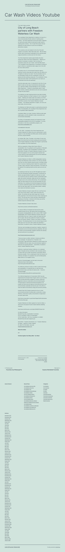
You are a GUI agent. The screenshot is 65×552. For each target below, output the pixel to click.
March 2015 (7, 430)
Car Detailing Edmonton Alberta (30, 400)
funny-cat (40, 360)
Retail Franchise (46, 400)
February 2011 (7, 499)
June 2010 (7, 512)
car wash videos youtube (42, 359)
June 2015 (7, 425)
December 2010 (8, 503)
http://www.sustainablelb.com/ (25, 124)
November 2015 (8, 417)
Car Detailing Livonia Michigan (30, 391)
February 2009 (8, 538)
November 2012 (8, 475)
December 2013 (8, 454)
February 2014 (8, 451)
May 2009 (7, 533)
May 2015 (7, 426)
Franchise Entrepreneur (48, 396)
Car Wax (45, 391)
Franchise (45, 392)
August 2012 (7, 480)
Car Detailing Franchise (32, 4)
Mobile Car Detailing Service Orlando (31, 402)
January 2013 (7, 472)
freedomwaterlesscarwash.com (25, 326)
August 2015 (7, 422)
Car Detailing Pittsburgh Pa (29, 396)
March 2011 (7, 498)
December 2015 (8, 415)
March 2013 (7, 469)
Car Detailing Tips (27, 389)
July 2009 (7, 530)
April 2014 (7, 448)
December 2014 (8, 435)
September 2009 (8, 527)
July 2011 (6, 491)
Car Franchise (21, 359)
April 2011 (7, 496)
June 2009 (7, 532)
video (43, 360)
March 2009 (7, 537)
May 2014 (7, 446)
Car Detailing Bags (27, 404)
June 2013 (7, 464)
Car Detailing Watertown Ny (29, 408)
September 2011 (8, 488)
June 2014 (7, 444)
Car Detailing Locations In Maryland (31, 405)
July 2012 (7, 482)
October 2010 (7, 506)
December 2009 (8, 522)
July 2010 (7, 511)
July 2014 (7, 443)
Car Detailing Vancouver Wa (29, 386)
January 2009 (7, 540)
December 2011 (8, 483)
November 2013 (8, 456)
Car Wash (45, 357)
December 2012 (8, 473)
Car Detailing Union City (29, 387)
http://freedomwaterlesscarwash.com (26, 235)
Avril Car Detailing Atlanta (29, 394)
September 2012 (8, 478)
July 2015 (7, 423)
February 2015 (8, 431)
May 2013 (7, 465)
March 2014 (7, 449)
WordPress (58, 547)
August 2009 (7, 529)
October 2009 (7, 525)
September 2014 (8, 439)
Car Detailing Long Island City (30, 407)
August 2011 (7, 490)
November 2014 (8, 436)
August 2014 (7, 441)
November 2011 (8, 485)
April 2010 (7, 516)
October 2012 (7, 477)
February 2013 (8, 470)
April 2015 (7, 428)
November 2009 (8, 524)
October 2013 (7, 457)
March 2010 (7, 517)
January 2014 (7, 452)
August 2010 (7, 509)
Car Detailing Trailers (28, 392)
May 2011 (7, 495)
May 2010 (7, 514)
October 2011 (7, 486)
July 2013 (7, 462)
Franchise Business (47, 394)
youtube (45, 361)
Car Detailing (46, 386)
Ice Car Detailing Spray (28, 399)
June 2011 (7, 493)
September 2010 (8, 508)
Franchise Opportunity (47, 399)
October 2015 (7, 418)
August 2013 (7, 461)
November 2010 (8, 504)
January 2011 (7, 501)
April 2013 (7, 467)
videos (45, 360)
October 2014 (7, 438)
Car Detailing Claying (28, 397)
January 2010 (7, 521)
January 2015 (7, 433)
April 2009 (7, 535)
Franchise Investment (47, 397)
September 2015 (8, 420)
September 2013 (8, 459)
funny (37, 360)
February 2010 (8, 519)
